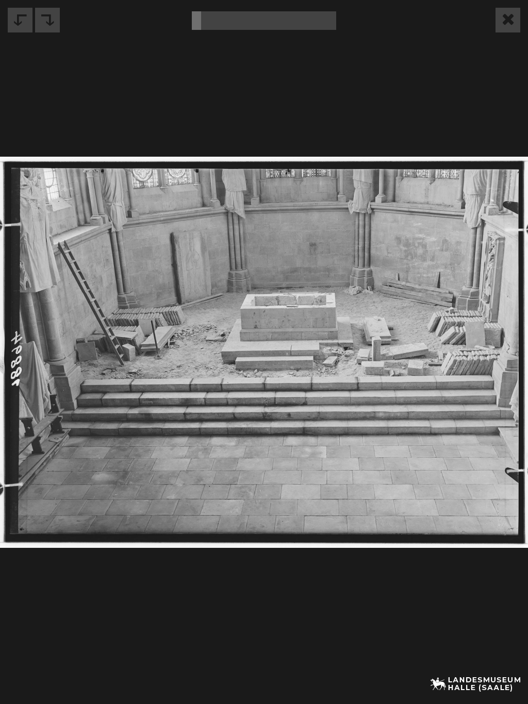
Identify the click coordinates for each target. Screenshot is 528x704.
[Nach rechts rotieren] (47, 20)
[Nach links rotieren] (20, 20)
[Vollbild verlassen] (508, 20)
